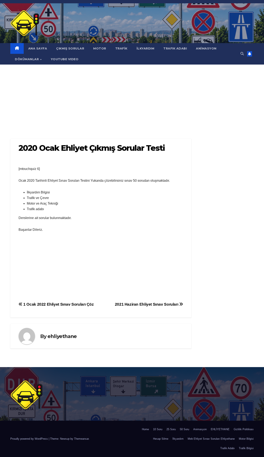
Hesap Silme (160, 438)
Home (145, 429)
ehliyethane (62, 336)
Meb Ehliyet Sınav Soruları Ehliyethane (211, 438)
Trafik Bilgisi (246, 448)
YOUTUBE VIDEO (65, 59)
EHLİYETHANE (220, 429)
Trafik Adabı (227, 448)
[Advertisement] (132, 95)
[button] (242, 53)
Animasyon (200, 429)
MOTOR (99, 48)
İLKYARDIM (145, 48)
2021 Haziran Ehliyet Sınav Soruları (147, 304)
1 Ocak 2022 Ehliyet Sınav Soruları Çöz (58, 304)
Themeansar (81, 438)
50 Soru (184, 429)
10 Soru (157, 429)
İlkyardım (178, 438)
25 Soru (171, 429)
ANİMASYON (206, 48)
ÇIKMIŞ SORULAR (70, 48)
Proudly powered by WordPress (29, 438)
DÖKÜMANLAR (27, 59)
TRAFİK (121, 48)
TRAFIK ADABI (175, 48)
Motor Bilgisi (246, 438)
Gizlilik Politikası (244, 429)
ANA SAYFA (37, 48)
